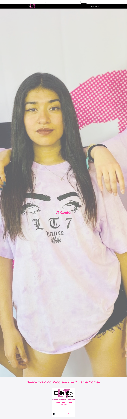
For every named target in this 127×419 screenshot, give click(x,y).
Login (92, 6)
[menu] (94, 6)
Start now (83, 2)
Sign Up (97, 6)
